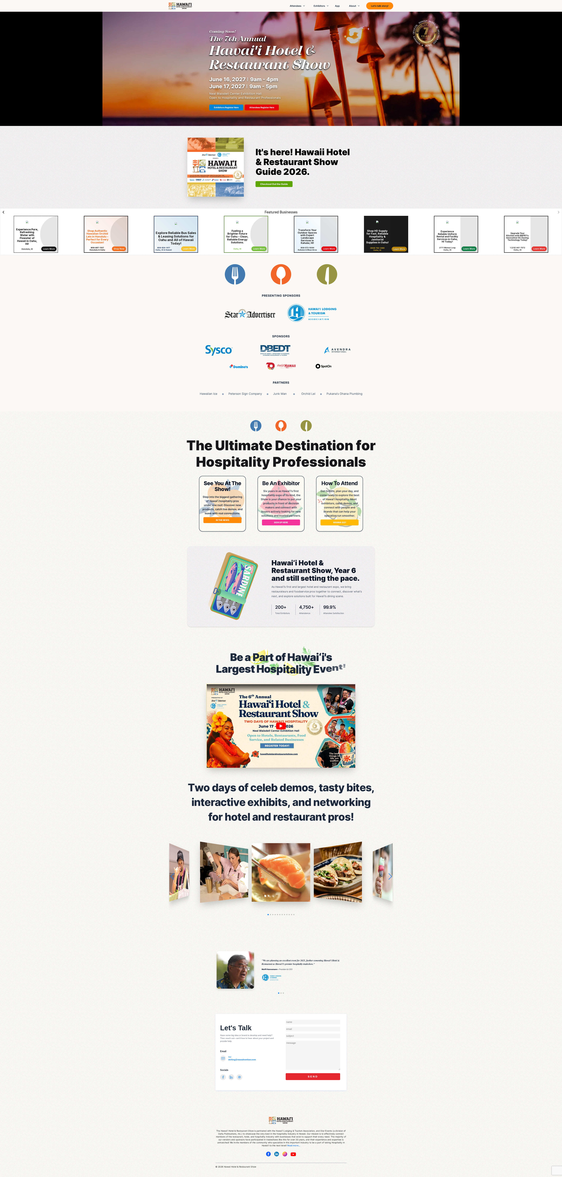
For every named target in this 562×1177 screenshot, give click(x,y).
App (337, 5)
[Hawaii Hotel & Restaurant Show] (180, 5)
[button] (390, 876)
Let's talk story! (379, 5)
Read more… (293, 1145)
